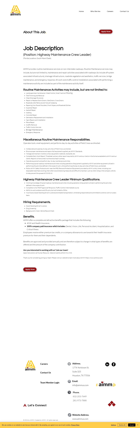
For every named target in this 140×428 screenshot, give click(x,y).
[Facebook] (114, 364)
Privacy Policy (75, 425)
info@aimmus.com (80, 385)
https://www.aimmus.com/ (94, 258)
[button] (105, 31)
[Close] (138, 424)
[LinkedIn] (107, 364)
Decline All (122, 425)
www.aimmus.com (80, 419)
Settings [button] (113, 425)
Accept (132, 425)
